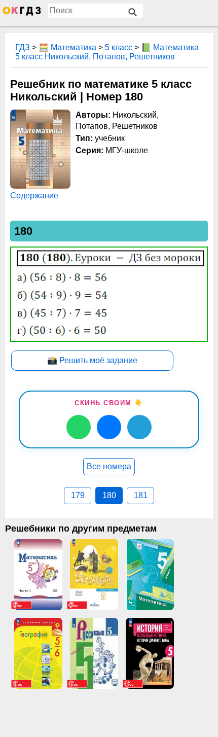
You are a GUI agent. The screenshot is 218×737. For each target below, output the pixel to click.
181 (141, 495)
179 (78, 495)
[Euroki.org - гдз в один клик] (22, 13)
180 (109, 495)
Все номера (109, 466)
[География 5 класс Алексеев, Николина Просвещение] (38, 653)
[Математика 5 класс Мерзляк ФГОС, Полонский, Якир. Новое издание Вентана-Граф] (149, 574)
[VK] (109, 427)
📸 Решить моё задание (92, 360)
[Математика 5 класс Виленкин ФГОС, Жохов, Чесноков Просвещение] (38, 574)
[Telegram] (139, 427)
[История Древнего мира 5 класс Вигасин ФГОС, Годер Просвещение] (149, 653)
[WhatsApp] (78, 427)
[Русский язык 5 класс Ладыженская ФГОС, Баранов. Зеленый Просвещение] (94, 653)
